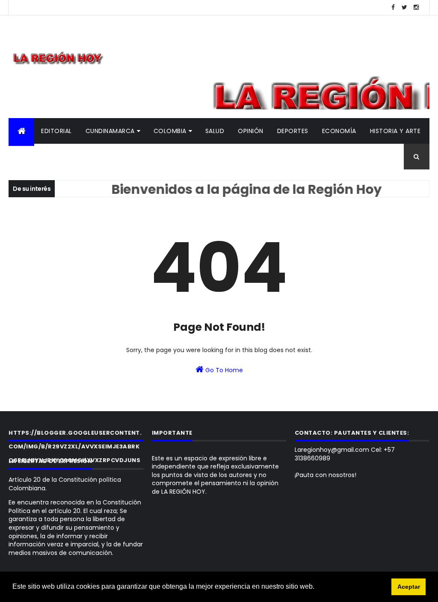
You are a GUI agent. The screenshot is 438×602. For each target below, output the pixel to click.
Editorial (56, 131)
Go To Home (223, 370)
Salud (215, 131)
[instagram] (416, 7)
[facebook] (393, 7)
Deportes (292, 131)
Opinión (250, 131)
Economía (339, 131)
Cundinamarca (110, 131)
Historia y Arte (395, 131)
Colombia (170, 131)
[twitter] (404, 7)
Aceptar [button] (408, 586)
